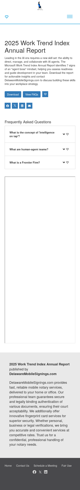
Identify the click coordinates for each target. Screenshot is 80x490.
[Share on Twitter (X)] (15, 106)
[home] (40, 5)
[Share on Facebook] (7, 106)
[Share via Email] (29, 106)
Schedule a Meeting (45, 465)
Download (13, 94)
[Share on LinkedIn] (22, 106)
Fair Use (67, 465)
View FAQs (31, 94)
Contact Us (22, 465)
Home (8, 465)
